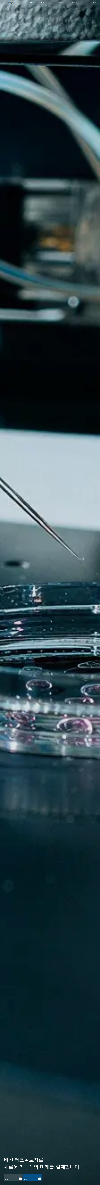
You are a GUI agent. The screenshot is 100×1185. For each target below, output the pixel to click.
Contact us (74, 2)
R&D (52, 2)
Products (61, 2)
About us (32, 2)
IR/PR (42, 2)
